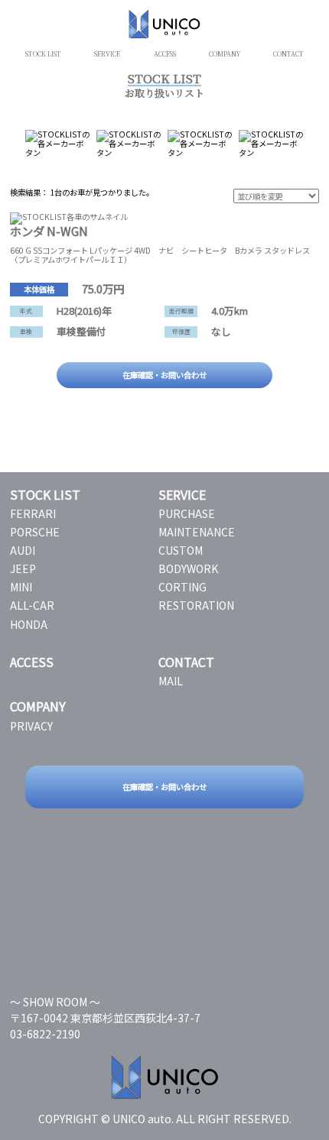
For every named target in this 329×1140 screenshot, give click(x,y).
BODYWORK (188, 568)
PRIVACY (31, 726)
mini (21, 586)
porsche (35, 531)
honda (28, 624)
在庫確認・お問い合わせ (164, 375)
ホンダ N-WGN (49, 230)
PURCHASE (186, 513)
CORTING (182, 586)
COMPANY (224, 54)
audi (22, 550)
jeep (23, 568)
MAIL (170, 680)
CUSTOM (180, 550)
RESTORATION (196, 605)
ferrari (33, 513)
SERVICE (107, 54)
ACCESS (165, 54)
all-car (32, 605)
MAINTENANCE (196, 531)
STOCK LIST (43, 54)
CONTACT (288, 54)
